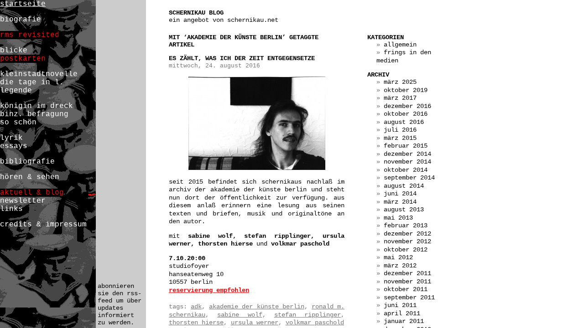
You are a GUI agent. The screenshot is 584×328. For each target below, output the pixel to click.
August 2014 (404, 186)
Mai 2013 (398, 217)
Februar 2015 (406, 145)
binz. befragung (34, 114)
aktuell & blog (32, 193)
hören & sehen (29, 177)
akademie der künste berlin (256, 306)
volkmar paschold (315, 322)
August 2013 (404, 209)
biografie (20, 19)
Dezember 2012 (407, 233)
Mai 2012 (398, 257)
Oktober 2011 (406, 289)
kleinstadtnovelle (39, 74)
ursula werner (254, 322)
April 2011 (402, 313)
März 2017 (400, 98)
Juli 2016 (400, 129)
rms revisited (29, 35)
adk (196, 306)
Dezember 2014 (407, 154)
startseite (23, 4)
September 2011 (409, 297)
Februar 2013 (406, 225)
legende (16, 91)
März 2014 (400, 201)
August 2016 (404, 122)
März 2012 (400, 265)
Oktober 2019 (406, 90)
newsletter (23, 201)
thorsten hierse (196, 322)
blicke (13, 50)
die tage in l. (32, 82)
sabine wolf (239, 314)
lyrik (11, 138)
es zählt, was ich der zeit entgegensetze (242, 58)
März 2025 (400, 82)
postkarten (23, 59)
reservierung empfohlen (209, 290)
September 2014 (409, 177)
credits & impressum (43, 224)
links (11, 209)
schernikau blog (196, 12)
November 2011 (407, 281)
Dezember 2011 (407, 273)
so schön (18, 122)
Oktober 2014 (406, 170)
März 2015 (400, 138)
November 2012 (407, 241)
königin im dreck (36, 106)
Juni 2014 (400, 193)
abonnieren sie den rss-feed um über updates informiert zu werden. (119, 304)
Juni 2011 (400, 305)
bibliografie (27, 162)
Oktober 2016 (406, 114)
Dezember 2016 (407, 106)
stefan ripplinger (307, 314)
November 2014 (407, 161)
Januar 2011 (404, 321)
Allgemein (400, 44)
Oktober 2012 (406, 249)
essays (13, 146)
